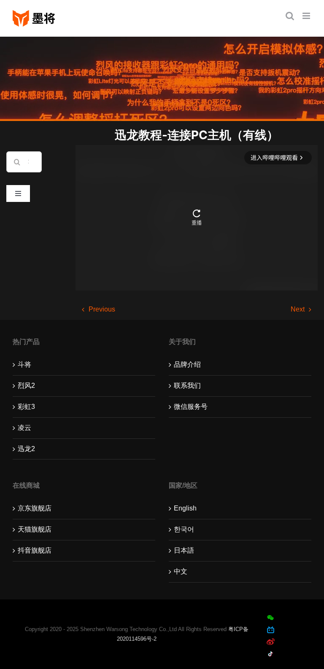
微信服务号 (191, 406)
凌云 (24, 427)
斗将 (24, 364)
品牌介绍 (187, 364)
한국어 (184, 529)
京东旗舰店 (34, 508)
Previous (102, 309)
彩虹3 (26, 406)
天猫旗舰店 (34, 529)
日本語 (184, 550)
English (185, 508)
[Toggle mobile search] (290, 15)
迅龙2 (26, 448)
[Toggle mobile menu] (306, 15)
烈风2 (26, 385)
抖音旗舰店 (34, 550)
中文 (180, 571)
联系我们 (187, 385)
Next (298, 309)
